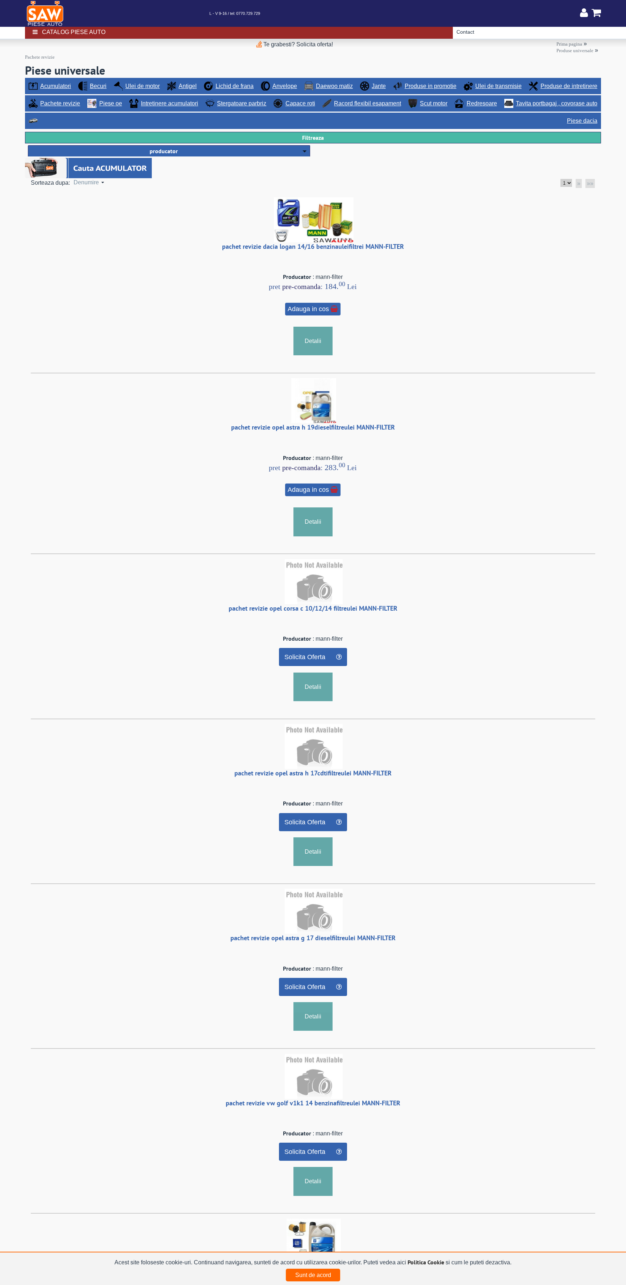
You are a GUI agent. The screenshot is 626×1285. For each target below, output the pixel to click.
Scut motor (433, 103)
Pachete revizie (40, 57)
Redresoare (482, 103)
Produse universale (574, 50)
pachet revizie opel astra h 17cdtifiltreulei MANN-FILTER (313, 773)
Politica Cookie (426, 1262)
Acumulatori (55, 86)
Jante (379, 86)
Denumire (86, 182)
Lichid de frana (235, 86)
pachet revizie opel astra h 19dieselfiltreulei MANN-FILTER (313, 427)
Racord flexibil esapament (367, 103)
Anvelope (284, 86)
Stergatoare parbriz (241, 103)
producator (164, 151)
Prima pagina (569, 44)
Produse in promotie (430, 86)
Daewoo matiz (334, 86)
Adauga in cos (308, 309)
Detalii (313, 341)
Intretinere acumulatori (169, 103)
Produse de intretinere (569, 86)
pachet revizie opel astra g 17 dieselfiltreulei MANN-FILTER (313, 938)
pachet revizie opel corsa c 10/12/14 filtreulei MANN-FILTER (313, 608)
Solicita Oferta (304, 657)
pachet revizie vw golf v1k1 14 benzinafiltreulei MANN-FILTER (313, 1103)
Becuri (98, 86)
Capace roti (300, 103)
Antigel (188, 86)
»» (590, 183)
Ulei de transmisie (498, 86)
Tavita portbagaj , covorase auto (556, 103)
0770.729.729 (248, 13)
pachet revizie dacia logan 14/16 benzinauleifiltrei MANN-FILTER (313, 246)
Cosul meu (594, 13)
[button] (169, 150)
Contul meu (584, 13)
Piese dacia (582, 121)
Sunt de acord (313, 1275)
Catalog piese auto (73, 32)
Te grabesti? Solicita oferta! (297, 44)
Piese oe (110, 103)
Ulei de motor (142, 86)
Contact (465, 32)
